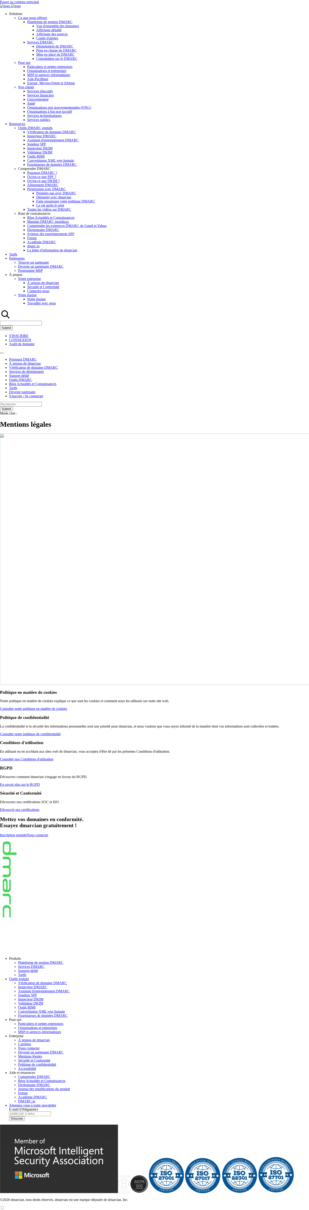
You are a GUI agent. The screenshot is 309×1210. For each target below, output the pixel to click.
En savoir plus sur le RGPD (20, 784)
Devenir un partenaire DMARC (41, 266)
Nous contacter (37, 835)
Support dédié (19, 376)
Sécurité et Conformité (43, 287)
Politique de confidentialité (37, 1064)
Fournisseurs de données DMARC (52, 164)
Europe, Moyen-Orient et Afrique (51, 83)
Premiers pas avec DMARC (56, 193)
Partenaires (17, 258)
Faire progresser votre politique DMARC (65, 201)
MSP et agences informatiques (48, 75)
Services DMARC (40, 42)
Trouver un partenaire (33, 262)
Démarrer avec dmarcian (53, 197)
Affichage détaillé (49, 30)
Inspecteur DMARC (41, 136)
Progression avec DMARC (46, 189)
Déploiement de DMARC (54, 46)
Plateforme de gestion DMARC (49, 22)
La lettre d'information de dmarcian (52, 250)
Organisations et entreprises (46, 71)
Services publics (38, 120)
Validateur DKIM (39, 152)
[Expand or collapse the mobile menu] (2, 353)
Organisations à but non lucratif (49, 111)
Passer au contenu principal (19, 2)
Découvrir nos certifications (19, 810)
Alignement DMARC (42, 185)
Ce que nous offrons (32, 18)
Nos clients (26, 87)
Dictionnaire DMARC (43, 230)
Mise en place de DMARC (55, 54)
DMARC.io (26, 1101)
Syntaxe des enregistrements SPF (50, 234)
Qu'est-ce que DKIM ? (43, 181)
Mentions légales (30, 1056)
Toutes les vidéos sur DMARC (49, 209)
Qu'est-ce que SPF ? (41, 177)
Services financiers (40, 95)
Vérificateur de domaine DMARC (51, 132)
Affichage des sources (52, 34)
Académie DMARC (41, 242)
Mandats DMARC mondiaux (48, 222)
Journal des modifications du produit (44, 1089)
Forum (32, 238)
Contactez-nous (38, 291)
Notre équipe (27, 295)
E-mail (23, 1109)
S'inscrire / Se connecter (26, 396)
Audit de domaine (22, 344)
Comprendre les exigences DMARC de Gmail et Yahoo (67, 226)
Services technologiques (44, 116)
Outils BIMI (36, 156)
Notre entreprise (29, 279)
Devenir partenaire (22, 392)
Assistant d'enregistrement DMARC (53, 140)
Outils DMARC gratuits (35, 128)
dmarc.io (33, 246)
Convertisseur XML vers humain (50, 160)
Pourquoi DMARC (23, 359)
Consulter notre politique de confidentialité (30, 734)
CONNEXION (20, 340)
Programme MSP (30, 270)
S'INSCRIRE (19, 336)
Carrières (24, 1044)
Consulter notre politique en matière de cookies (33, 709)
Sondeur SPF (36, 144)
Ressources (17, 124)
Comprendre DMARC (34, 1077)
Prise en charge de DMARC (56, 50)
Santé (31, 103)
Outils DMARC (20, 380)
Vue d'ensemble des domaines (57, 26)
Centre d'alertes (47, 38)
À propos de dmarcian (43, 283)
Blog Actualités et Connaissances (50, 217)
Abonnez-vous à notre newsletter (32, 1105)
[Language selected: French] (2, 1207)
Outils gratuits (19, 979)
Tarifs (13, 254)
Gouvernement (37, 99)
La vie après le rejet (50, 205)
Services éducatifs (40, 91)
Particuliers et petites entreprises (49, 67)
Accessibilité (27, 1068)
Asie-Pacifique (37, 79)
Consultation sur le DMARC (56, 58)
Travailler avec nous (41, 303)
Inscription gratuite (13, 835)
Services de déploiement (26, 372)
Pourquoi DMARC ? (42, 173)
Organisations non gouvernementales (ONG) (59, 107)
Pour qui (24, 63)
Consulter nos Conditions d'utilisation (26, 759)
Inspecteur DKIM (39, 148)
